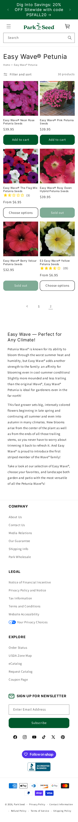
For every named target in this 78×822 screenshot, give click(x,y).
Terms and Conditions (25, 606)
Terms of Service (40, 810)
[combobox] (39, 38)
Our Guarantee (19, 541)
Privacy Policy (37, 804)
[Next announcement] (70, 9)
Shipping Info (18, 549)
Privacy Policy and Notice (27, 590)
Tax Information (20, 598)
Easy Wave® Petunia (25, 64)
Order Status (18, 647)
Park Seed (19, 804)
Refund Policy (18, 810)
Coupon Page (18, 679)
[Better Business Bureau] (39, 767)
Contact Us (17, 525)
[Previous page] (27, 306)
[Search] (70, 37)
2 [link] (51, 306)
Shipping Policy (62, 810)
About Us (15, 517)
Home (6, 64)
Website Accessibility (24, 614)
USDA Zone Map (20, 655)
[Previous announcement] (8, 9)
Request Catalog (21, 671)
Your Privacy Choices (32, 622)
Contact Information (61, 804)
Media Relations (20, 533)
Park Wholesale (20, 557)
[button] (8, 26)
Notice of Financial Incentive (30, 582)
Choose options (21, 213)
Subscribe (39, 723)
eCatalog (15, 663)
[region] (39, 9)
